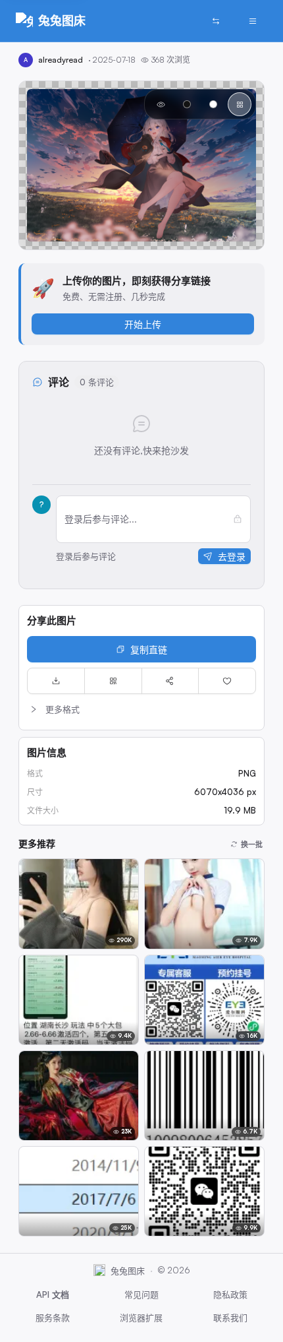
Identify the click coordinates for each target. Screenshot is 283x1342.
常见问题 (141, 1294)
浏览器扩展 (141, 1317)
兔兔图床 (62, 20)
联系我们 (230, 1317)
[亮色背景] (213, 104)
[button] (141, 709)
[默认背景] (160, 104)
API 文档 (52, 1294)
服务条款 (53, 1317)
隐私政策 (230, 1294)
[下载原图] (56, 681)
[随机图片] (215, 21)
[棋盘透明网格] (239, 104)
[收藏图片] (227, 681)
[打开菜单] (252, 21)
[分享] (170, 681)
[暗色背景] (187, 104)
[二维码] (113, 681)
